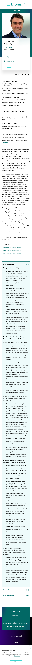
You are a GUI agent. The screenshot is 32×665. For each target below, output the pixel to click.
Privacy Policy (17, 655)
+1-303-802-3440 (13, 55)
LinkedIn (9, 66)
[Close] (29, 647)
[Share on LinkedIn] (22, 74)
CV (10, 64)
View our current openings (16, 626)
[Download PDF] (28, 74)
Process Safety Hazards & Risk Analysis (12, 247)
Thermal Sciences (8, 47)
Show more (5, 108)
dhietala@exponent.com (10, 57)
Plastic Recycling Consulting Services (11, 253)
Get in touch (16, 615)
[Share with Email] (25, 74)
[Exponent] (18, 4)
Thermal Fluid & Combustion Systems (11, 250)
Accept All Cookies (16, 661)
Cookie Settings (16, 658)
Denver (6, 53)
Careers (16, 642)
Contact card (10, 61)
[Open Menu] (8, 4)
